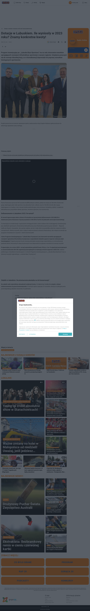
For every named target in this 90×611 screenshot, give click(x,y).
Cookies (27, 330)
